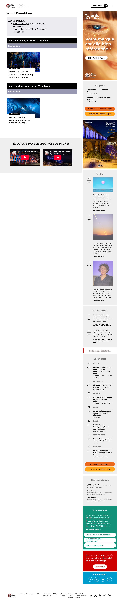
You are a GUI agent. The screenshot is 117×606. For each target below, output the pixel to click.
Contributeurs (30, 594)
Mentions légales (63, 594)
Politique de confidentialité (47, 594)
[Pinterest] (91, 595)
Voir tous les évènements (99, 464)
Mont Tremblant (29, 24)
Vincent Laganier (92, 491)
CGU (38, 594)
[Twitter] (103, 579)
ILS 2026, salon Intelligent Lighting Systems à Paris (101, 427)
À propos (21, 594)
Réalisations (18, 26)
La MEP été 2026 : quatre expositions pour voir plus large (102, 413)
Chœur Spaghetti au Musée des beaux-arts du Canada (103, 453)
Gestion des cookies (70, 595)
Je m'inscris (100, 567)
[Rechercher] (106, 6)
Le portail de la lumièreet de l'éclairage (23, 6)
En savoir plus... (99, 210)
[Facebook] (90, 579)
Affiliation (56, 594)
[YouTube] (109, 579)
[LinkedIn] (96, 579)
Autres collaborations (95, 545)
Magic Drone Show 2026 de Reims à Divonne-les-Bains (102, 399)
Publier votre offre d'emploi (100, 114)
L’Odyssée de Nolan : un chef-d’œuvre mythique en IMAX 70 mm (102, 341)
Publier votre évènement (99, 469)
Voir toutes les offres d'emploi (100, 109)
